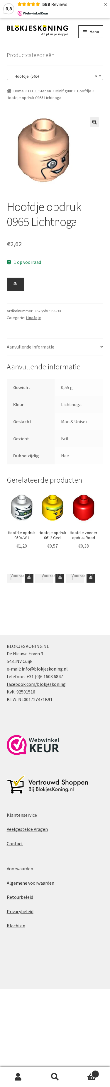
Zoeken (55, 1077)
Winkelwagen (84, 1072)
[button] (94, 122)
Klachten (16, 925)
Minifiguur (63, 91)
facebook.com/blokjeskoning (36, 684)
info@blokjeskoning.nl (45, 669)
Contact (15, 843)
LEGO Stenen (39, 91)
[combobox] (55, 76)
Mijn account (18, 1077)
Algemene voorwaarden (30, 883)
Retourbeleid (20, 897)
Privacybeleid (20, 911)
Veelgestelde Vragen (27, 829)
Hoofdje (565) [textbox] (53, 76)
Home (18, 91)
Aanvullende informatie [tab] (30, 347)
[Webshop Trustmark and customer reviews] (33, 745)
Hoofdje (84, 91)
